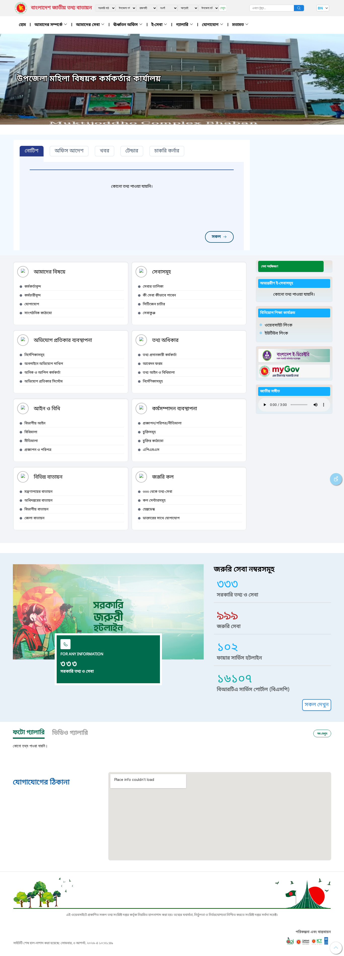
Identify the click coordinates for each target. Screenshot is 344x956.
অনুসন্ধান (299, 8)
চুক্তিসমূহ (149, 432)
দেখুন (222, 8)
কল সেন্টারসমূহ (154, 500)
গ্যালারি (182, 25)
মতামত (238, 25)
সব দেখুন (322, 733)
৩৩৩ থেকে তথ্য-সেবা (157, 491)
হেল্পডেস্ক (149, 509)
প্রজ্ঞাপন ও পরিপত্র (37, 450)
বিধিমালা (30, 432)
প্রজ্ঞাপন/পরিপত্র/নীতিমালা (162, 423)
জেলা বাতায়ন (34, 518)
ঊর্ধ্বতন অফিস (126, 25)
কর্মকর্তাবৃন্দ (32, 286)
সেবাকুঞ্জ (149, 313)
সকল (216, 237)
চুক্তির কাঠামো (153, 441)
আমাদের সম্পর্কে (49, 25)
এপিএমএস (151, 450)
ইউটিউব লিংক (276, 333)
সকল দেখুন (317, 705)
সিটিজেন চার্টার (154, 304)
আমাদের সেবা (88, 25)
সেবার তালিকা (153, 286)
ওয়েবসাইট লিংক (278, 325)
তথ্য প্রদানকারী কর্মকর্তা (160, 355)
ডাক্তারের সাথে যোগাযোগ (161, 518)
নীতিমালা (31, 441)
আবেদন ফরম (152, 364)
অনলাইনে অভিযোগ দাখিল (43, 364)
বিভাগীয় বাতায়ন (36, 509)
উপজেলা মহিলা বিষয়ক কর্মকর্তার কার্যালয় (89, 79)
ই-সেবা (157, 25)
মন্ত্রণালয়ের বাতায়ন (38, 491)
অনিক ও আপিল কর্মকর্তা (42, 372)
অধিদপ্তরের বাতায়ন (38, 500)
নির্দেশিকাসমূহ (34, 355)
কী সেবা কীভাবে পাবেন (159, 295)
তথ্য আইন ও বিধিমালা (159, 372)
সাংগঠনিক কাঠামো (38, 313)
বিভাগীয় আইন (34, 423)
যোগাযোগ (211, 25)
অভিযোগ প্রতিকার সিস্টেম (43, 381)
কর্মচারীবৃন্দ (32, 295)
